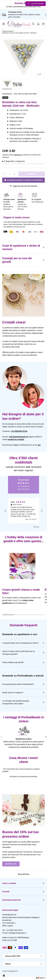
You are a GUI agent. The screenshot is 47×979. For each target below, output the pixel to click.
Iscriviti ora (11, 864)
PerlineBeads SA (12, 971)
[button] (43, 23)
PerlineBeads (7, 94)
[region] (23, 511)
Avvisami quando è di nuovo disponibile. (25, 180)
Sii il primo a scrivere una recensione (23, 776)
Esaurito (31, 174)
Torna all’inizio (23, 874)
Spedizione (18, 155)
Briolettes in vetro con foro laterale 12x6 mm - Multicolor (19, 33)
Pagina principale (7, 31)
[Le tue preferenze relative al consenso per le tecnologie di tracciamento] (4, 975)
